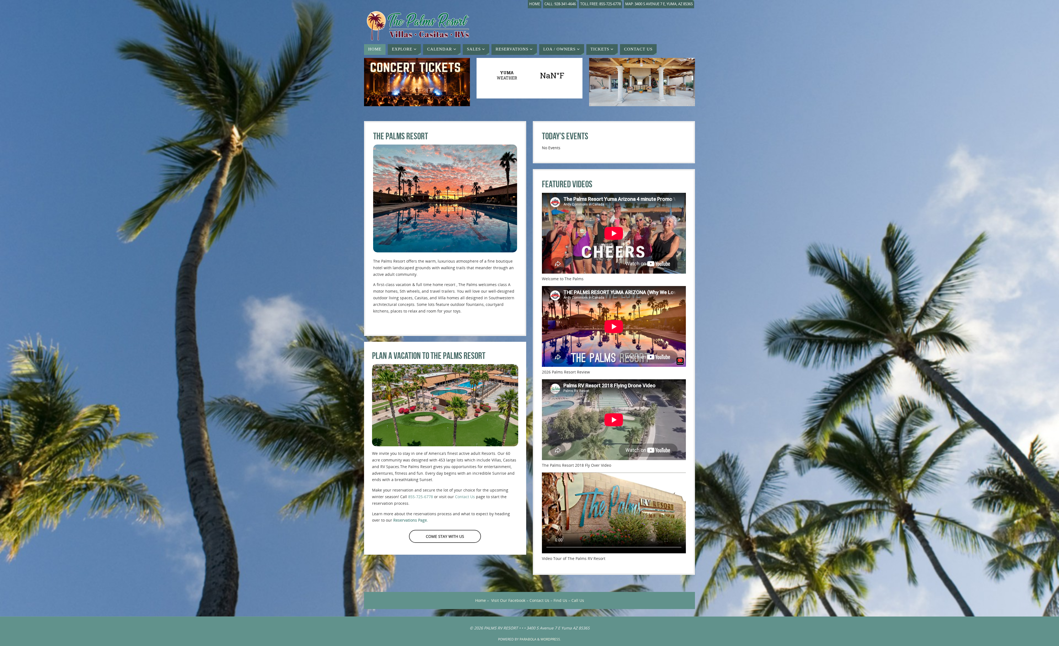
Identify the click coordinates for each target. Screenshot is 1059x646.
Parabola (528, 639)
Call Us (577, 600)
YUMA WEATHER (529, 75)
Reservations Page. (410, 520)
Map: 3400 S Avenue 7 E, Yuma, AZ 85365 (659, 4)
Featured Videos (567, 184)
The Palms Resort (400, 136)
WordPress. (551, 639)
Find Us (560, 600)
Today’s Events (565, 136)
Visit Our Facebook (508, 600)
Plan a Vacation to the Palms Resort (428, 356)
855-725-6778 (420, 496)
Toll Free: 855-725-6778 (600, 4)
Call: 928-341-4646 (560, 4)
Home (534, 4)
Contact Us (465, 496)
